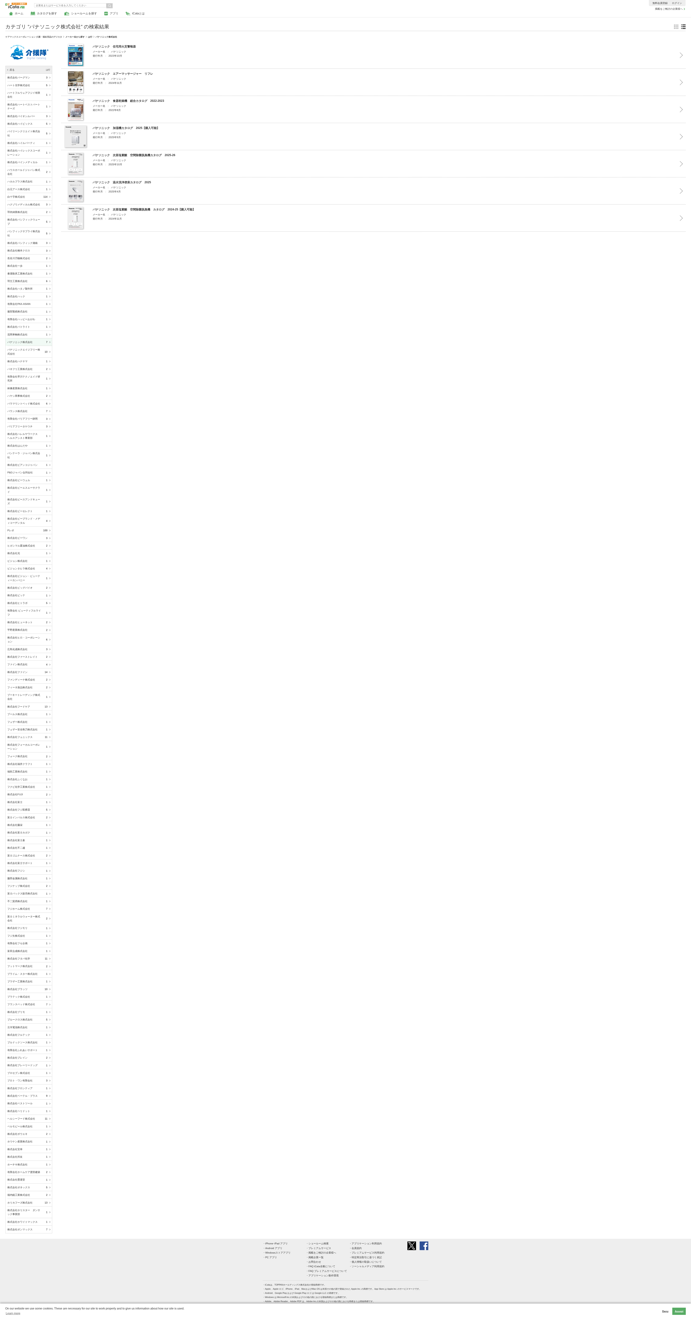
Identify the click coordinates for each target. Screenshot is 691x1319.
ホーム (19, 13)
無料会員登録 (660, 3)
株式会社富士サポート (27, 863)
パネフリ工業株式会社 (27, 369)
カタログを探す (47, 13)
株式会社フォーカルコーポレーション (27, 746)
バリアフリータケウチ (27, 426)
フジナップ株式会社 (27, 885)
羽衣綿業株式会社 (27, 212)
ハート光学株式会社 (27, 85)
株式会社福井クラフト (27, 764)
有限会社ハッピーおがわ (27, 319)
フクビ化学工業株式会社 (27, 786)
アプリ (114, 13)
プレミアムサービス (319, 1248)
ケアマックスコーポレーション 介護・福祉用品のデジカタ (33, 37)
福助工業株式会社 (27, 771)
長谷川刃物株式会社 (27, 258)
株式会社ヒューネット (27, 622)
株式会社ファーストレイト (27, 656)
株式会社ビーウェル (27, 480)
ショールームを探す (84, 13)
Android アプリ (273, 1248)
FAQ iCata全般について (321, 1266)
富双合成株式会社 (27, 951)
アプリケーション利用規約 (367, 1243)
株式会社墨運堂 (27, 1179)
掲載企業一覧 (316, 1257)
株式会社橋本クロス (27, 250)
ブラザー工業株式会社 (27, 981)
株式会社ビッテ (27, 595)
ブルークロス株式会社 (27, 1019)
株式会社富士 (27, 802)
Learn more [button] (13, 1313)
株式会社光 (27, 553)
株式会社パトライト (27, 326)
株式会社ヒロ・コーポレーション (27, 639)
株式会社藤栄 (27, 825)
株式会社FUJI (27, 794)
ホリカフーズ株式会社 (27, 1202)
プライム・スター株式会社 (27, 973)
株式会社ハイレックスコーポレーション (27, 152)
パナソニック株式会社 (27, 342)
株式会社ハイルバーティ (27, 143)
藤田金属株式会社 (27, 878)
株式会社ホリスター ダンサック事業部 (27, 1212)
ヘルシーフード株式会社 (27, 1118)
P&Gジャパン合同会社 (27, 472)
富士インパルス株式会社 (27, 817)
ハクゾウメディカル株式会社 (27, 204)
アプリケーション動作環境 (323, 1275)
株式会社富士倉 (27, 840)
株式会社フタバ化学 (27, 958)
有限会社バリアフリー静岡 (27, 418)
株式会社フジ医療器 (27, 809)
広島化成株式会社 (27, 649)
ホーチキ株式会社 (27, 1164)
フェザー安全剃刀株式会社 (27, 729)
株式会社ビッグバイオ (27, 587)
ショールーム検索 (318, 1243)
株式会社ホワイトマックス (27, 1221)
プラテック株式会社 (27, 996)
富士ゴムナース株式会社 (27, 855)
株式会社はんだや (27, 445)
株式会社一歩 (27, 265)
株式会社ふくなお (27, 779)
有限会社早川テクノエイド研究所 (27, 378)
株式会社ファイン (27, 672)
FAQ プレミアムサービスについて (327, 1271)
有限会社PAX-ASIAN (27, 304)
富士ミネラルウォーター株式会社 (27, 918)
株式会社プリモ (27, 1012)
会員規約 (357, 1248)
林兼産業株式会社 (27, 388)
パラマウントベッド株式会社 (27, 403)
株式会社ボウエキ (27, 1133)
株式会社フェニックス (27, 737)
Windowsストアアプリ (278, 1252)
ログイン (677, 3)
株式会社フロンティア (27, 1088)
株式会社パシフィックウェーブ (27, 221)
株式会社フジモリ (27, 928)
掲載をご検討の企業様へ (669, 8)
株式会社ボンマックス (27, 1229)
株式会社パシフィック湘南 (27, 243)
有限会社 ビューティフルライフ (27, 612)
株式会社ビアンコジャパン (27, 464)
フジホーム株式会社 (27, 908)
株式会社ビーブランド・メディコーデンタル (27, 520)
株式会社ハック (27, 296)
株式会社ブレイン (27, 1057)
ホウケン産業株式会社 (27, 1141)
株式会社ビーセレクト (27, 511)
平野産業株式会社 (27, 629)
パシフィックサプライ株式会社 (27, 233)
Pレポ (27, 530)
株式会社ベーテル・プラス (27, 1095)
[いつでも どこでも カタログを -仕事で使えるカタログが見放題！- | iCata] (16, 4)
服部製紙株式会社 (27, 311)
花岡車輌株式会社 (27, 334)
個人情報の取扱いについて (367, 1261)
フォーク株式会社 (27, 756)
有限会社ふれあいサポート (27, 1050)
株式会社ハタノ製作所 (27, 288)
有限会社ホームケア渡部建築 (27, 1172)
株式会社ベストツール (27, 1103)
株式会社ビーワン (27, 537)
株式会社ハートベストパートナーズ (27, 106)
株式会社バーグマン (27, 77)
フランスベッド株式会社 (27, 1004)
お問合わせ (314, 1261)
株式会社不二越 (27, 847)
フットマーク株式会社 (27, 966)
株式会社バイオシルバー (27, 116)
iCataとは (138, 13)
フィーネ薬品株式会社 (27, 687)
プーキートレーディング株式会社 (27, 696)
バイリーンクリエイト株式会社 (27, 133)
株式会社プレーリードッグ (27, 1065)
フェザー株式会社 (27, 721)
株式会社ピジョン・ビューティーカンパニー (27, 578)
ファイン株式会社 (27, 664)
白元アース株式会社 (27, 189)
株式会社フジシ (27, 870)
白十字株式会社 (27, 196)
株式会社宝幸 (27, 1149)
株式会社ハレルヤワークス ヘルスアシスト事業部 (27, 436)
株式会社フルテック (27, 1034)
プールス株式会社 (27, 714)
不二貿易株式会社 (27, 901)
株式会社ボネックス (27, 1187)
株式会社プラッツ (27, 989)
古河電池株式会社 (27, 1027)
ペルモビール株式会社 (27, 1126)
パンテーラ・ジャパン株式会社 (27, 455)
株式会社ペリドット (27, 1111)
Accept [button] (679, 1311)
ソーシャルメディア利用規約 (368, 1266)
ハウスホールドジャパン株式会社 (27, 172)
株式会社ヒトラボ (27, 603)
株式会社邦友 (27, 1156)
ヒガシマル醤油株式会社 (27, 545)
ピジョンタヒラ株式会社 (27, 568)
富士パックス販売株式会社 (27, 893)
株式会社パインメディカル (27, 162)
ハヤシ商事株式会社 (27, 395)
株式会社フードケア (27, 706)
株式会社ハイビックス (27, 123)
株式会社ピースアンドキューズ (27, 501)
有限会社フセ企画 (27, 943)
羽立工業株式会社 (27, 281)
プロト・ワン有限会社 (27, 1080)
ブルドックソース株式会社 (27, 1042)
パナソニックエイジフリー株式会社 (27, 351)
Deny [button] (665, 1311)
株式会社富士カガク (27, 832)
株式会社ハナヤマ (27, 361)
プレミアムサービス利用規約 (368, 1252)
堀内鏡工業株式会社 (27, 1194)
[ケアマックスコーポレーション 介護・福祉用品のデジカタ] (29, 43)
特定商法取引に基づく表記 (367, 1257)
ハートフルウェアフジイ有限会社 (27, 94)
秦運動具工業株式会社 (27, 273)
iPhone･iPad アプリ (276, 1243)
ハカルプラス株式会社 (27, 181)
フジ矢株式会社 (27, 935)
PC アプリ (271, 1257)
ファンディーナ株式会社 (27, 679)
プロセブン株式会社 (27, 1073)
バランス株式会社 (27, 411)
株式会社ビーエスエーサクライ (27, 489)
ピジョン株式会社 (27, 561)
